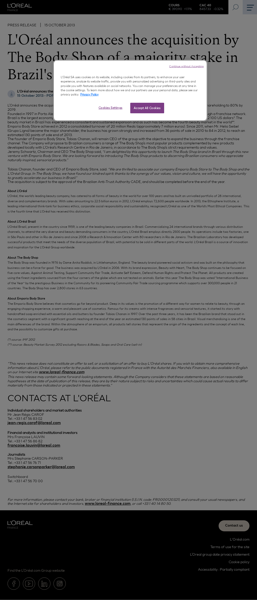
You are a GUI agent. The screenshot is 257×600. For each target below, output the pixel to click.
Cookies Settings (110, 107)
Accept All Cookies (147, 108)
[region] (130, 90)
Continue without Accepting (186, 66)
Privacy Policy (89, 94)
